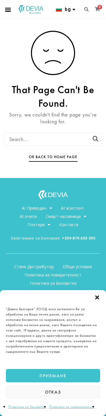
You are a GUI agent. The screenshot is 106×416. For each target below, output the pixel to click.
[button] (97, 297)
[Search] (96, 139)
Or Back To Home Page (53, 156)
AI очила (28, 216)
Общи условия (77, 266)
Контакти (68, 224)
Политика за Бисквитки (27, 406)
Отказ (53, 392)
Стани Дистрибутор (34, 266)
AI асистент (72, 208)
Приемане (52, 376)
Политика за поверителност (72, 406)
